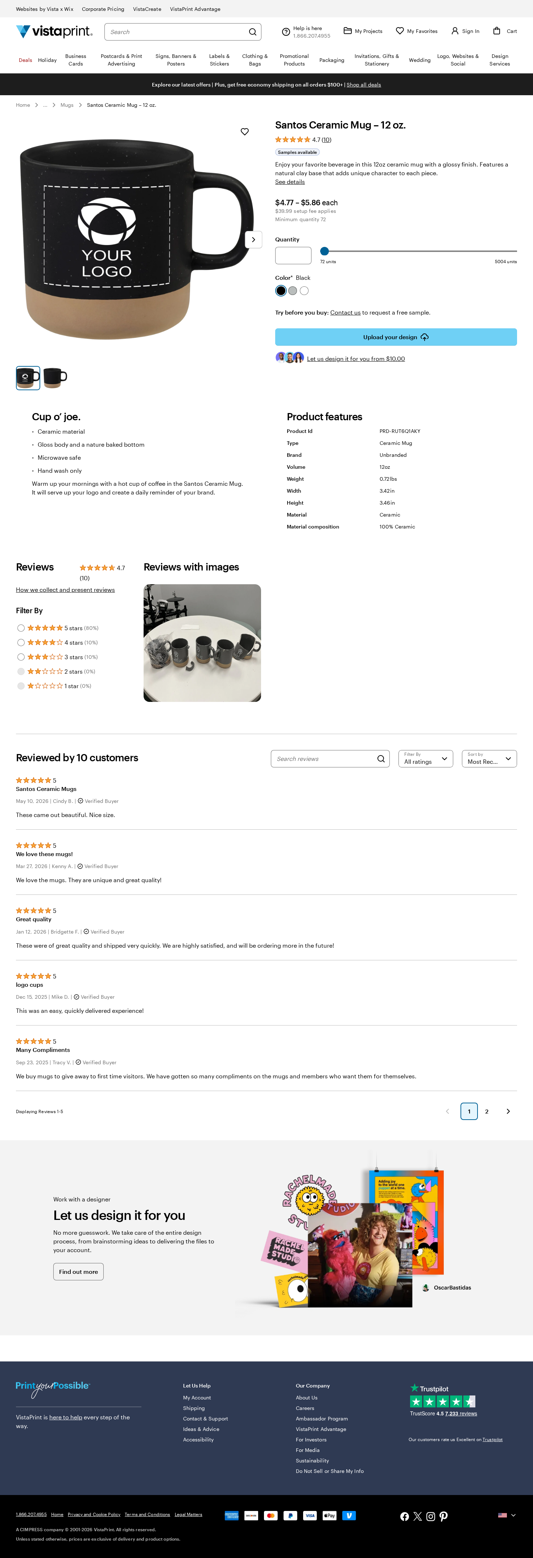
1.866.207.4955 (31, 1514)
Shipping (194, 1408)
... (45, 105)
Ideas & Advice (201, 1429)
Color (292, 277)
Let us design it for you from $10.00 (356, 358)
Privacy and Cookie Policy (94, 1514)
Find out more (78, 1271)
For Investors (311, 1439)
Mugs (67, 105)
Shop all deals (364, 84)
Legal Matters (189, 1514)
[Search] (252, 32)
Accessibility (198, 1439)
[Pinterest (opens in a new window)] (443, 1517)
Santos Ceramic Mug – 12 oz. (122, 105)
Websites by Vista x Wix (44, 9)
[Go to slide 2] (55, 378)
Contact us (345, 312)
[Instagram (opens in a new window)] (430, 1517)
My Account (197, 1397)
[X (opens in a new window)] (417, 1517)
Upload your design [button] (390, 336)
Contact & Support (205, 1418)
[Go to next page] (508, 1111)
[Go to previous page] (447, 1111)
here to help (65, 1417)
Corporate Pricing (103, 9)
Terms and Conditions (147, 1514)
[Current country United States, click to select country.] (507, 1515)
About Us (307, 1397)
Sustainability (312, 1460)
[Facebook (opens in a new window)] (404, 1517)
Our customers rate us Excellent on (456, 1439)
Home (23, 105)
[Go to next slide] (253, 239)
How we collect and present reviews (65, 589)
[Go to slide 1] (28, 378)
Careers (305, 1408)
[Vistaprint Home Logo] (54, 31)
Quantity (287, 239)
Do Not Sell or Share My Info (330, 1471)
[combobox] (177, 32)
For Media (308, 1450)
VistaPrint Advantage (195, 9)
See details (290, 181)
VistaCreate (147, 9)
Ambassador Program (322, 1418)
